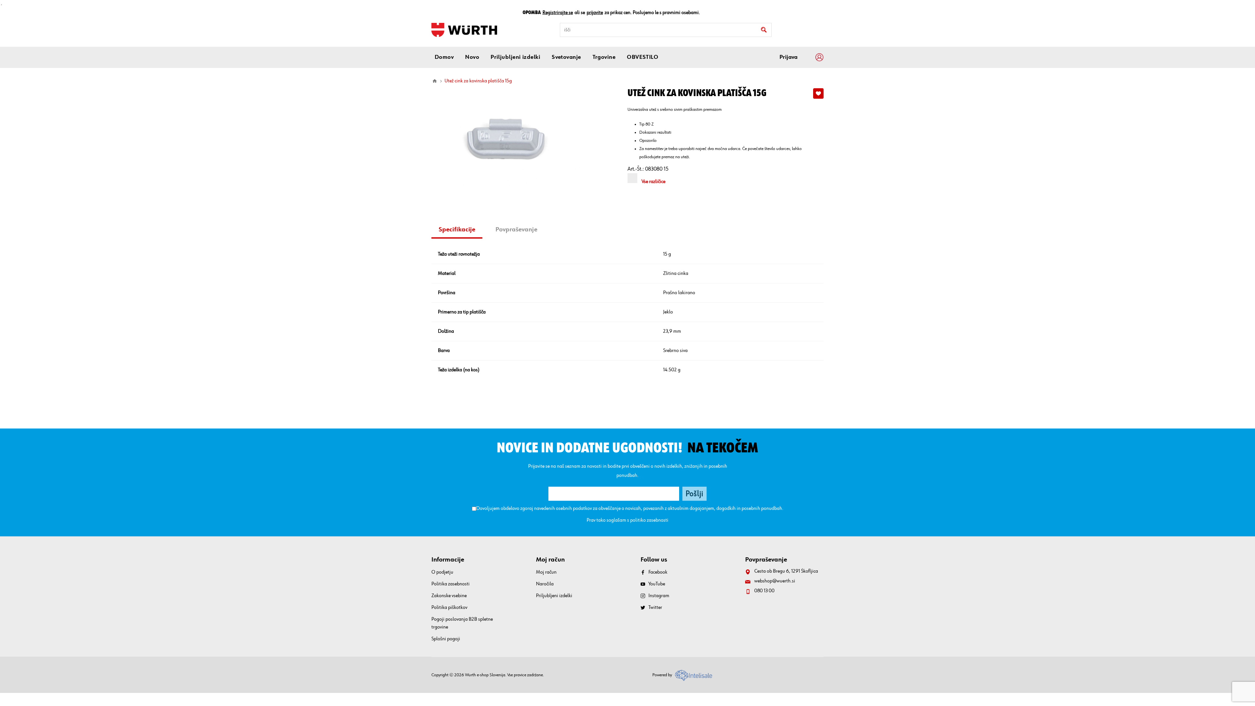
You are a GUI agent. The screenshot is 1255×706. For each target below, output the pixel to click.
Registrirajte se (558, 12)
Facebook (657, 572)
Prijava (788, 57)
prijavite (595, 12)
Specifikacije (457, 229)
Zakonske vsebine (449, 595)
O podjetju (442, 572)
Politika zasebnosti (450, 584)
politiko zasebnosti (649, 520)
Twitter (655, 607)
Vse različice (653, 181)
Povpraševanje (516, 229)
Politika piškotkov (449, 607)
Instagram (658, 595)
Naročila (545, 584)
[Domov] (434, 81)
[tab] (459, 230)
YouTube (656, 584)
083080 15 (656, 169)
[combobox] (666, 30)
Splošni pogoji (445, 639)
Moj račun (546, 572)
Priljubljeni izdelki (554, 595)
